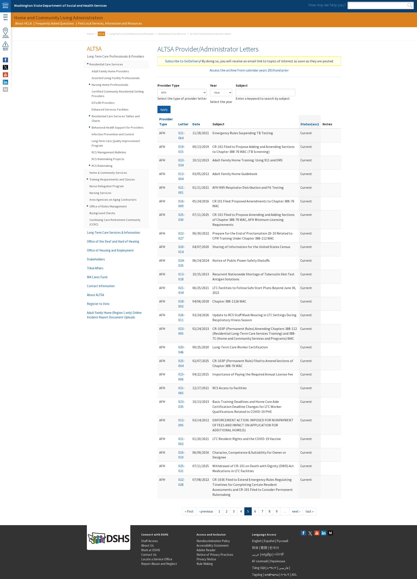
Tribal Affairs (95, 268)
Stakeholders (96, 259)
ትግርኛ (285, 574)
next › (296, 511)
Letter (183, 124)
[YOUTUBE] (5, 74)
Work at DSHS (150, 550)
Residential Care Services (172, 33)
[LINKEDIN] (5, 82)
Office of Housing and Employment (110, 250)
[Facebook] (303, 533)
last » (310, 511)
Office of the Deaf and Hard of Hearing (113, 241)
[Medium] (330, 533)
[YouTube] (317, 533)
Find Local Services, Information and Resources (110, 23)
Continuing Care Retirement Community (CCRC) (115, 222)
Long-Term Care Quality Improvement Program (116, 143)
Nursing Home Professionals (110, 85)
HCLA (101, 33)
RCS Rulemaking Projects (108, 159)
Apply (164, 109)
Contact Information (101, 286)
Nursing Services (100, 193)
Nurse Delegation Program (106, 186)
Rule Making (205, 564)
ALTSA (94, 48)
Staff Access (149, 541)
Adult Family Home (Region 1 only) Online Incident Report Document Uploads (114, 315)
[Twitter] (310, 533)
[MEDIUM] (5, 89)
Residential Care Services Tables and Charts (116, 118)
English (257, 541)
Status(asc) (309, 124)
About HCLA (23, 23)
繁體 (264, 548)
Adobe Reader (206, 550)
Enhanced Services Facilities (110, 109)
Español (269, 541)
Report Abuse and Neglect (159, 564)
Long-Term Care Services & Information (113, 232)
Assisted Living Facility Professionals (116, 78)
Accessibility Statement (213, 545)
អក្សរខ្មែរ (266, 554)
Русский (282, 541)
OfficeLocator (5, 36)
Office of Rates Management (108, 206)
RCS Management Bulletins (109, 152)
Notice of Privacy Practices (215, 555)
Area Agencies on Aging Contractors (113, 200)
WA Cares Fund (97, 277)
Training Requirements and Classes (112, 179)
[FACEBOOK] (5, 60)
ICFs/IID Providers (103, 103)
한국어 (274, 548)
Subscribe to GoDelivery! (183, 61)
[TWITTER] (5, 67)
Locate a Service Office (156, 559)
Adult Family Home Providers (110, 71)
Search (410, 5)
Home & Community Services (108, 173)
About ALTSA (95, 295)
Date (196, 124)
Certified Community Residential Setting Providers (118, 93)
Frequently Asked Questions (54, 23)
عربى (255, 554)
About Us (147, 545)
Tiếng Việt (258, 568)
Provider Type (168, 85)
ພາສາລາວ (272, 574)
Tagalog (257, 574)
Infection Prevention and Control (113, 134)
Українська (277, 561)
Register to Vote (98, 304)
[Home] (5, 6)
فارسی (283, 568)
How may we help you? (327, 5)
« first (189, 511)
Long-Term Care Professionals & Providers (131, 33)
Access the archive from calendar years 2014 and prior (249, 70)
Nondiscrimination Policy (213, 541)
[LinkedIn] (324, 533)
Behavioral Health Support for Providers (118, 127)
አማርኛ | (272, 568)
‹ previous (206, 511)
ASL (294, 574)
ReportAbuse (5, 49)
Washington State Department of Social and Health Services (60, 5)
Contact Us (149, 555)
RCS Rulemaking (102, 166)
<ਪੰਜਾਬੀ (279, 554)
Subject (242, 85)
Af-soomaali (260, 561)
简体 (255, 548)
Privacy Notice (206, 559)
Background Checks (102, 213)
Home (90, 33)
